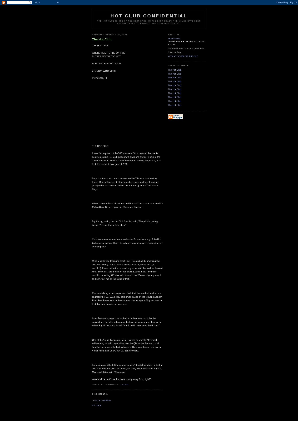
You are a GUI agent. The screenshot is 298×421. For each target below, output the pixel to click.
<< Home (96, 405)
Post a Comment (102, 400)
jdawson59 (174, 39)
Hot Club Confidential (149, 15)
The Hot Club (174, 69)
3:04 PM (124, 384)
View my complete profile (183, 56)
